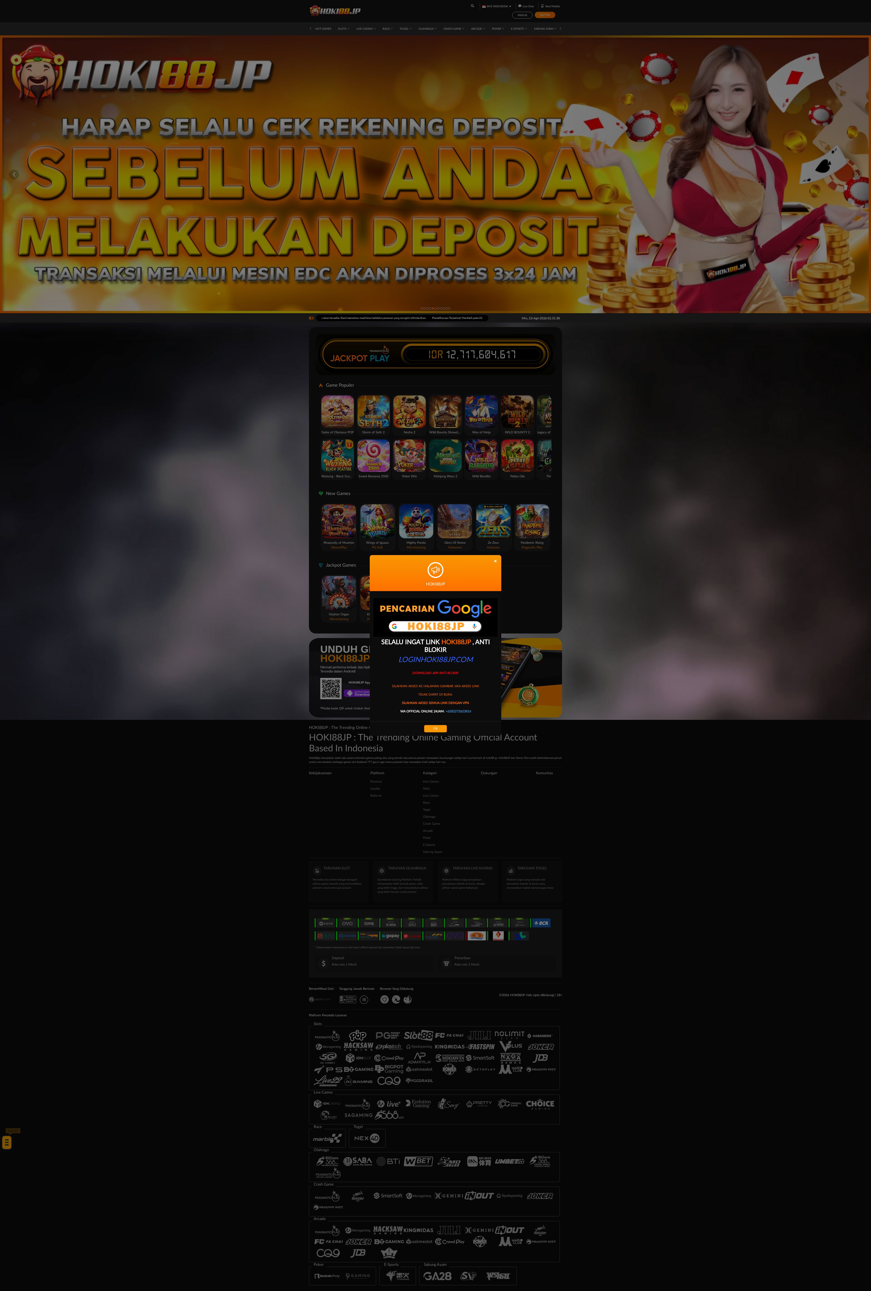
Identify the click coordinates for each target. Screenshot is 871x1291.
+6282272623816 (458, 711)
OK (435, 728)
